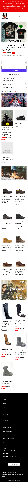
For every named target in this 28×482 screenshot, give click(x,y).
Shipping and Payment (8, 438)
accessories (6, 410)
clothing (5, 407)
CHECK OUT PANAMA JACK (14, 173)
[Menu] (25, 16)
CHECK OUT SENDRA (17, 290)
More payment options (14, 74)
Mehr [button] (3, 476)
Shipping (10, 55)
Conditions (5, 435)
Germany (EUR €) (13, 464)
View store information (8, 80)
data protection (7, 427)
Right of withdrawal (8, 431)
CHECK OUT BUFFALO (14, 100)
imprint (4, 424)
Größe (2, 59)
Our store (5, 414)
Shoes (4, 403)
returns (4, 442)
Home (4, 399)
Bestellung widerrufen (14, 480)
